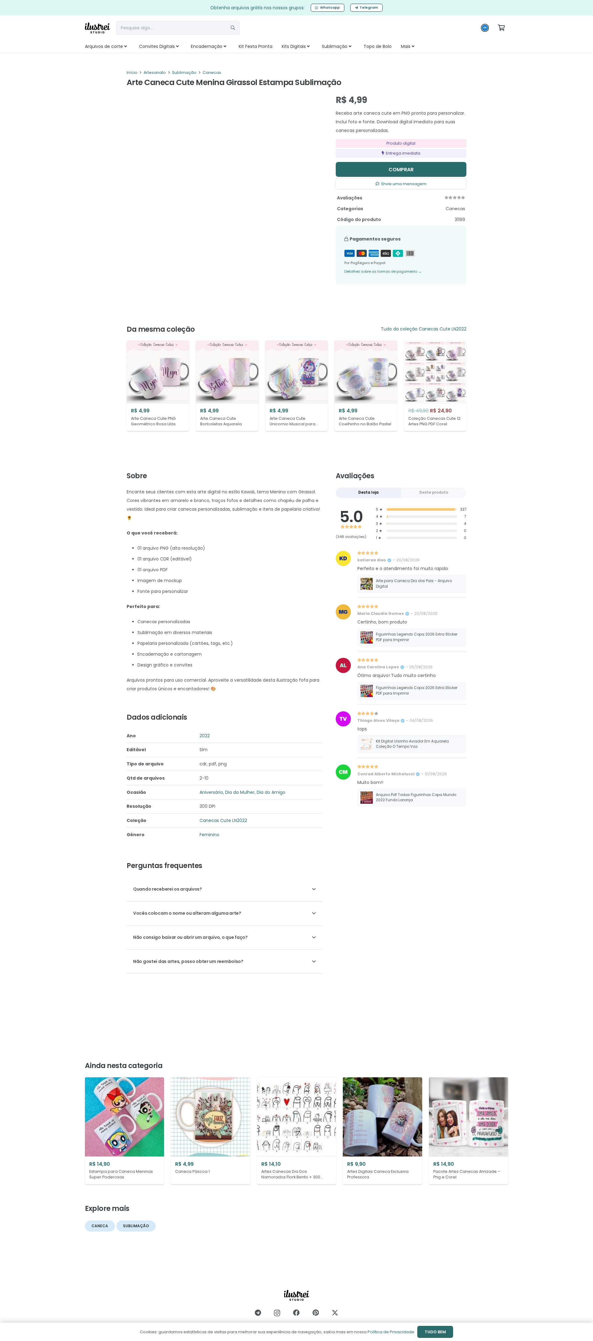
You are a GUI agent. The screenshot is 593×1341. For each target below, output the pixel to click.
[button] (132, 46)
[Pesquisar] (232, 27)
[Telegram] (258, 1312)
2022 (205, 736)
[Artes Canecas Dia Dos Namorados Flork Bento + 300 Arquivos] (296, 1130)
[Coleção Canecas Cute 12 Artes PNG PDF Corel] (435, 386)
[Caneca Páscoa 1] (210, 1130)
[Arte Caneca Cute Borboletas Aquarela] (227, 386)
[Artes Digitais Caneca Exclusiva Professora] (382, 1130)
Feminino (209, 835)
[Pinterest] (316, 1312)
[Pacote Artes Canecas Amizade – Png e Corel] (468, 1130)
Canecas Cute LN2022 (442, 329)
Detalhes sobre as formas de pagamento (383, 271)
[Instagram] (277, 1313)
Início (132, 72)
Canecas (212, 72)
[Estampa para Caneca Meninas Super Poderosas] (124, 1130)
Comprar (401, 169)
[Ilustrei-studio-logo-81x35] (97, 28)
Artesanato (155, 72)
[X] (335, 1312)
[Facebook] (296, 1312)
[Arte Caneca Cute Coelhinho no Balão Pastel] (365, 386)
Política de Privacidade (391, 1332)
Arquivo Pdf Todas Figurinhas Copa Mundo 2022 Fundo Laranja (416, 797)
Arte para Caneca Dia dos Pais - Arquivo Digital (414, 583)
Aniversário (211, 792)
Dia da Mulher (239, 792)
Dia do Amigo (271, 792)
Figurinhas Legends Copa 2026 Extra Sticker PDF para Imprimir (416, 637)
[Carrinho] (501, 27)
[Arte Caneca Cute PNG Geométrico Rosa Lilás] (158, 386)
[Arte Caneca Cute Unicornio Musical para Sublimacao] (296, 386)
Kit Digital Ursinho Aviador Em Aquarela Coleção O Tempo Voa (412, 744)
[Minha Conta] (485, 29)
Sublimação (184, 72)
